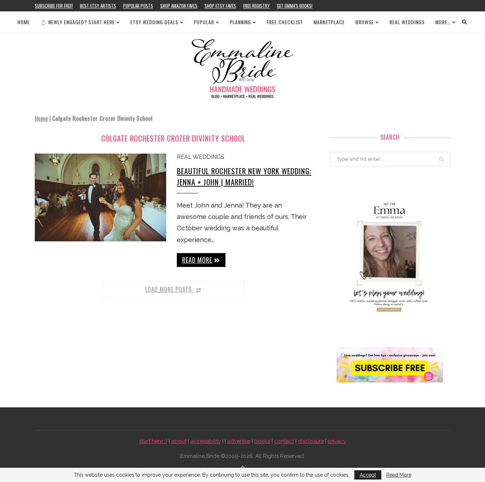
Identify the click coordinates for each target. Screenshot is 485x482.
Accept (368, 475)
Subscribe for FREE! (54, 5)
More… (443, 22)
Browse (364, 22)
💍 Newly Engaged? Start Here (77, 22)
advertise (238, 441)
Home (23, 22)
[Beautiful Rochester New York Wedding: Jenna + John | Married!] (100, 197)
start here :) (153, 441)
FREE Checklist (285, 22)
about (178, 441)
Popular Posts (138, 5)
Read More (399, 474)
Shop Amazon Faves (178, 5)
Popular (204, 22)
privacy (337, 441)
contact (284, 441)
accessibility (205, 441)
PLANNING (240, 22)
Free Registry (256, 5)
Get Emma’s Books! (294, 5)
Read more (197, 259)
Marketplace (329, 22)
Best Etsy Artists (98, 5)
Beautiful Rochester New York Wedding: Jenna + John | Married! (244, 176)
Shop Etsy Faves (220, 5)
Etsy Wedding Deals (154, 22)
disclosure (311, 441)
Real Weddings (407, 22)
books (262, 441)
